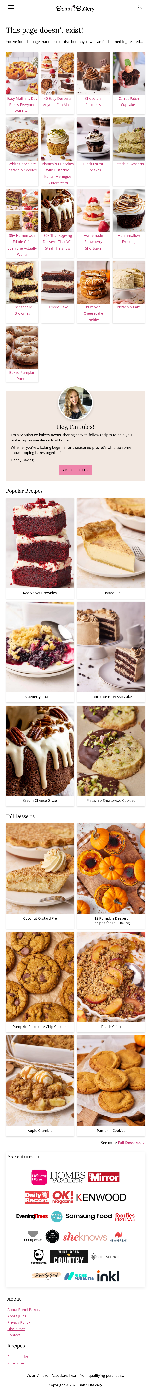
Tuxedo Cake (57, 307)
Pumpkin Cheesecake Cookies (93, 313)
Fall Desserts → (131, 1142)
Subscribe (15, 1363)
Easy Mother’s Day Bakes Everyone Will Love (22, 104)
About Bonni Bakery (23, 1309)
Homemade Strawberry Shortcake (93, 241)
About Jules (75, 470)
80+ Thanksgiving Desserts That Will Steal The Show (58, 241)
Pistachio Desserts (128, 163)
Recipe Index (18, 1356)
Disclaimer (16, 1328)
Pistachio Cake (129, 307)
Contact (13, 1335)
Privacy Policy (18, 1322)
